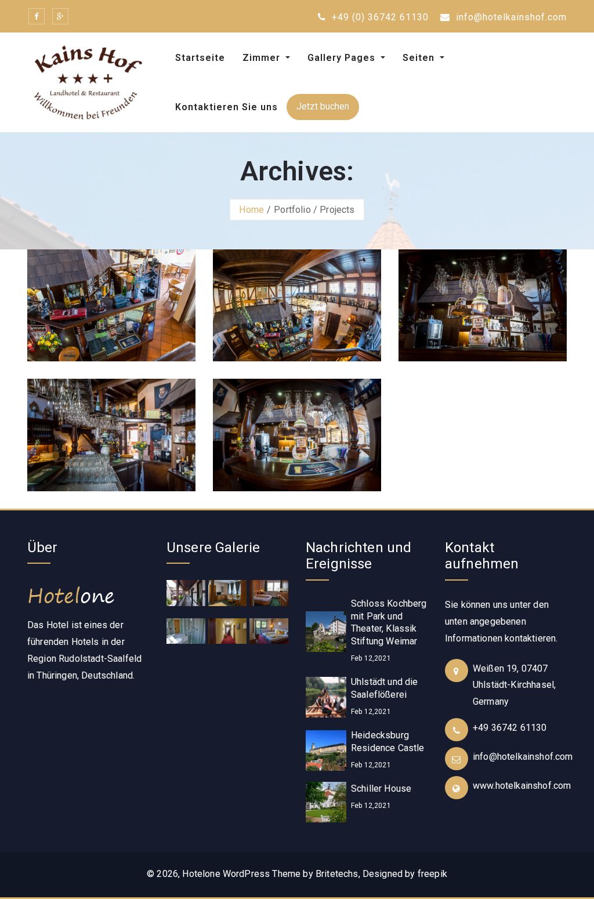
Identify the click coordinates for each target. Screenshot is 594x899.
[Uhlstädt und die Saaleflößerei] (326, 696)
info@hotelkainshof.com (510, 17)
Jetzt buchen (322, 106)
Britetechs (337, 873)
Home (251, 209)
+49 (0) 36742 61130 (379, 17)
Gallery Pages (342, 57)
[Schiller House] (326, 801)
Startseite (200, 57)
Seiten (420, 57)
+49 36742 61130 (509, 727)
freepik (432, 873)
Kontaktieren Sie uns (226, 107)
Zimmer (262, 57)
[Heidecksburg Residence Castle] (326, 750)
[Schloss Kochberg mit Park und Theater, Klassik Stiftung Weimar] (326, 630)
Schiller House (381, 788)
